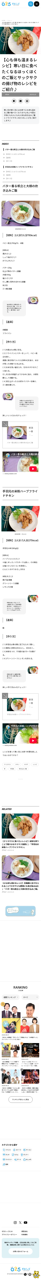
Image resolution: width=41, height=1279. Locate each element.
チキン (17, 764)
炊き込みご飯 (23, 769)
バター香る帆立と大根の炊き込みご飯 (20, 149)
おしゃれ (28, 1159)
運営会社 (24, 1231)
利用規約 (24, 1234)
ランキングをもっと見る (20, 1099)
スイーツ (18, 1150)
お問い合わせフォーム (20, 1251)
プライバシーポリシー (9, 1234)
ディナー (26, 1154)
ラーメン (28, 1150)
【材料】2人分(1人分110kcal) (15, 154)
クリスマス (7, 764)
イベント (8, 1150)
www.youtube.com (11, 473)
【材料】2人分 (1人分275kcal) (15, 172)
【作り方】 (9, 161)
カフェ (16, 1154)
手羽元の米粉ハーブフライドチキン (19, 167)
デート (19, 1159)
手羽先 (12, 769)
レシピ (35, 764)
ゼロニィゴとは (7, 1231)
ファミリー (8, 1159)
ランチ (7, 1154)
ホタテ (26, 764)
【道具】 (8, 158)
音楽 (6, 1164)
